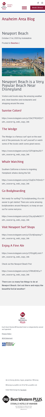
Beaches (14, 43)
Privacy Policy (6, 334)
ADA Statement (7, 338)
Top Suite (23, 390)
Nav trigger (24, 7)
